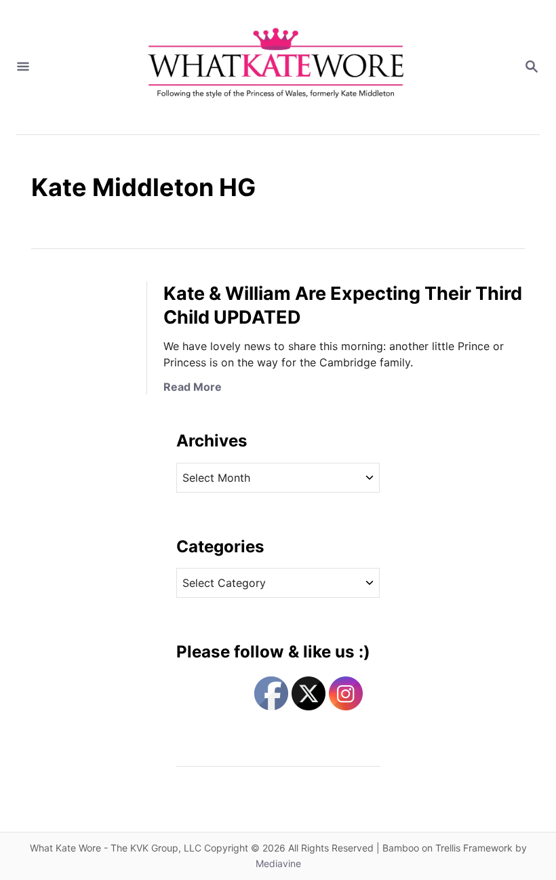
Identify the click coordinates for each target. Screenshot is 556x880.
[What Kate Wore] (276, 67)
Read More (192, 387)
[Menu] (23, 67)
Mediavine (278, 863)
